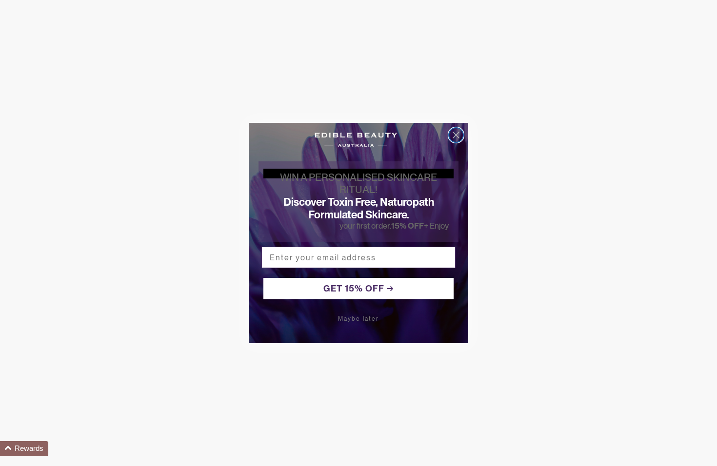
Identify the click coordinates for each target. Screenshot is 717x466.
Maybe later (358, 318)
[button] (24, 448)
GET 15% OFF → (358, 288)
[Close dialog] (456, 135)
